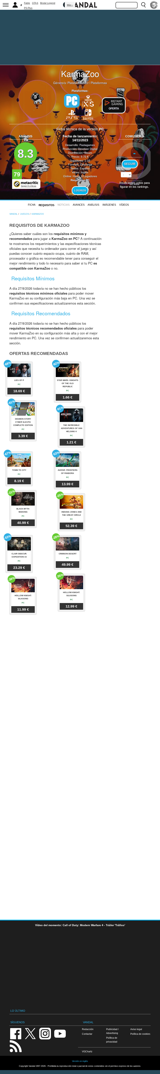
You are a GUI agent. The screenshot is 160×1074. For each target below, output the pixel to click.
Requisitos (46, 205)
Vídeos (124, 204)
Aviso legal (136, 1029)
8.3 (26, 153)
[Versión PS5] (72, 114)
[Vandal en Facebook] (15, 1033)
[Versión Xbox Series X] (88, 100)
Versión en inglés (80, 1061)
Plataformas (99, 82)
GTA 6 (35, 3)
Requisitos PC (80, 180)
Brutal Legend (47, 3)
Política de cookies (140, 1034)
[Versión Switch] (88, 114)
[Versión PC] (72, 101)
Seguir (129, 163)
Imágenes (109, 204)
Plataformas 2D (78, 82)
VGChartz (87, 1051)
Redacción (87, 1029)
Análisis (93, 204)
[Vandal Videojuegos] (80, 4)
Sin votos (134, 184)
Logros (80, 190)
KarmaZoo (80, 73)
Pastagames (87, 145)
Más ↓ (70, 5)
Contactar (87, 1034)
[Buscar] (143, 5)
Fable (27, 3)
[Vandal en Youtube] (60, 1033)
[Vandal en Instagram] (45, 1033)
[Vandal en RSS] (15, 1046)
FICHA (32, 204)
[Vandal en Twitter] (30, 1033)
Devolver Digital (87, 148)
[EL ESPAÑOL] (154, 5)
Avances (79, 204)
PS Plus (28, 8)
